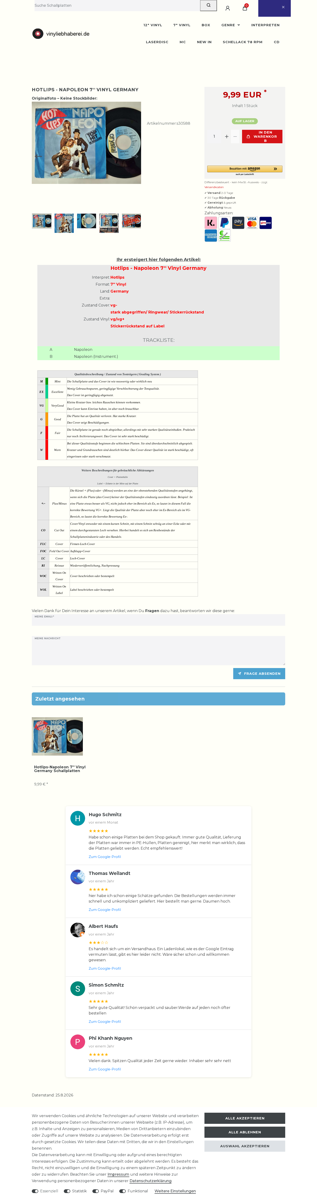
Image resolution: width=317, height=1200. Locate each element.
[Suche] (208, 5)
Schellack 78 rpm (243, 42)
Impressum (118, 1174)
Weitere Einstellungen (175, 1191)
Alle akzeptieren (245, 1118)
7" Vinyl (182, 25)
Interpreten (265, 25)
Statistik (79, 1191)
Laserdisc (157, 42)
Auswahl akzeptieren (244, 1146)
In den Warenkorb (265, 136)
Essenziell (49, 1191)
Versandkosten (214, 187)
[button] (244, 171)
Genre (228, 25)
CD (277, 42)
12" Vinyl (152, 25)
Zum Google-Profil (105, 857)
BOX (206, 25)
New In (204, 42)
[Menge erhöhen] (227, 136)
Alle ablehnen (245, 1132)
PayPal (107, 1191)
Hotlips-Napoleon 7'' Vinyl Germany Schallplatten (60, 769)
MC (183, 42)
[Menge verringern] (235, 136)
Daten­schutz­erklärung (150, 1181)
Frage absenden (262, 674)
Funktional (138, 1191)
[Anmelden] (228, 8)
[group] (57, 736)
